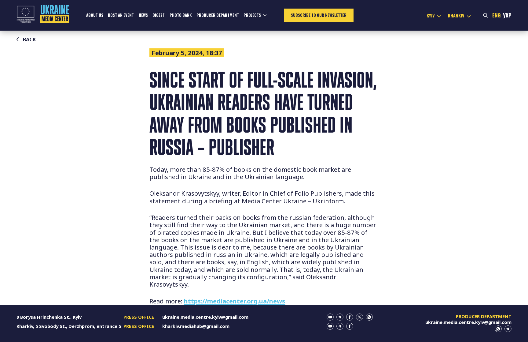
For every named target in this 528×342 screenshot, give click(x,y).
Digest (158, 15)
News (143, 15)
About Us (94, 15)
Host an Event (121, 15)
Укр (507, 15)
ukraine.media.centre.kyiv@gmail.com (205, 317)
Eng (496, 15)
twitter (359, 317)
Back (29, 39)
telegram (339, 317)
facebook (349, 317)
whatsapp (369, 317)
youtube (330, 317)
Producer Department (217, 15)
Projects (252, 15)
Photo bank (181, 15)
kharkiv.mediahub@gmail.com (195, 326)
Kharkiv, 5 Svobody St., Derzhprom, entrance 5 (68, 326)
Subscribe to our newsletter (318, 15)
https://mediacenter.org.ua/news (234, 301)
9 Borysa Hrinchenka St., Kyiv (49, 317)
